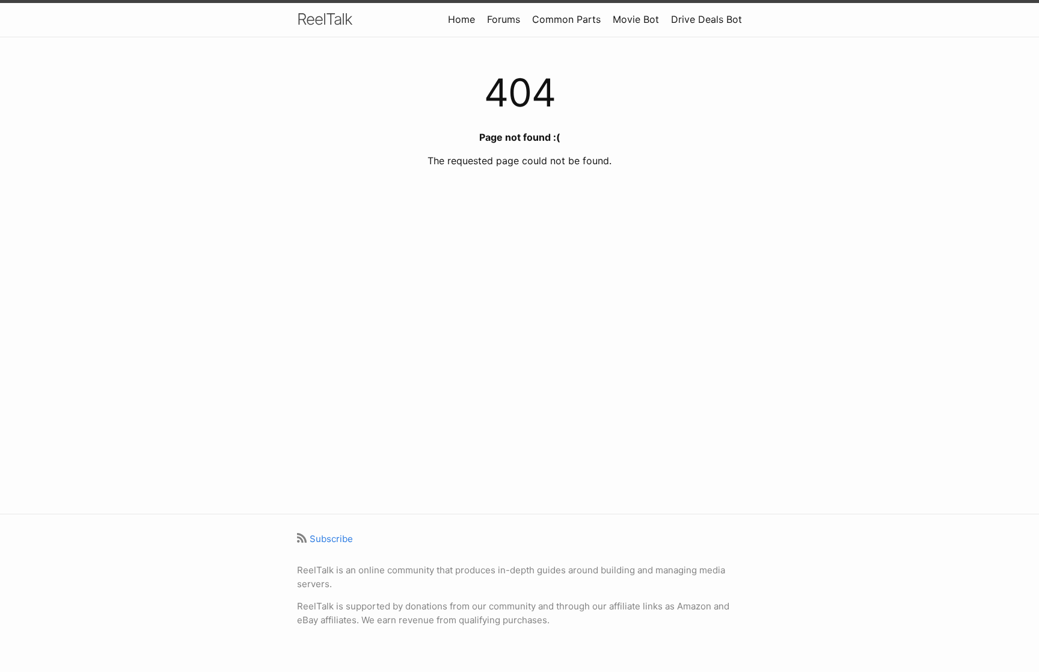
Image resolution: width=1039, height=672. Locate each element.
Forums (503, 19)
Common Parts (566, 19)
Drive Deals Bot (706, 19)
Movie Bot (636, 19)
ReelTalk (324, 19)
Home (461, 19)
